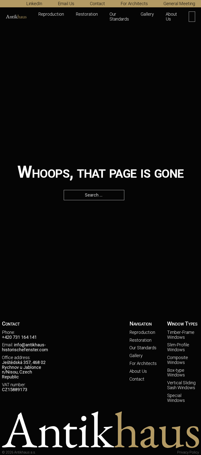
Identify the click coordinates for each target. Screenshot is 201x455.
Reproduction (51, 14)
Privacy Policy (188, 452)
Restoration (87, 14)
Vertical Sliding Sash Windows (181, 385)
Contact (97, 3)
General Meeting (179, 3)
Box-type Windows (176, 373)
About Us (171, 17)
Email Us (66, 3)
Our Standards (119, 17)
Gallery (147, 14)
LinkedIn (34, 3)
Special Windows (176, 398)
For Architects (134, 3)
